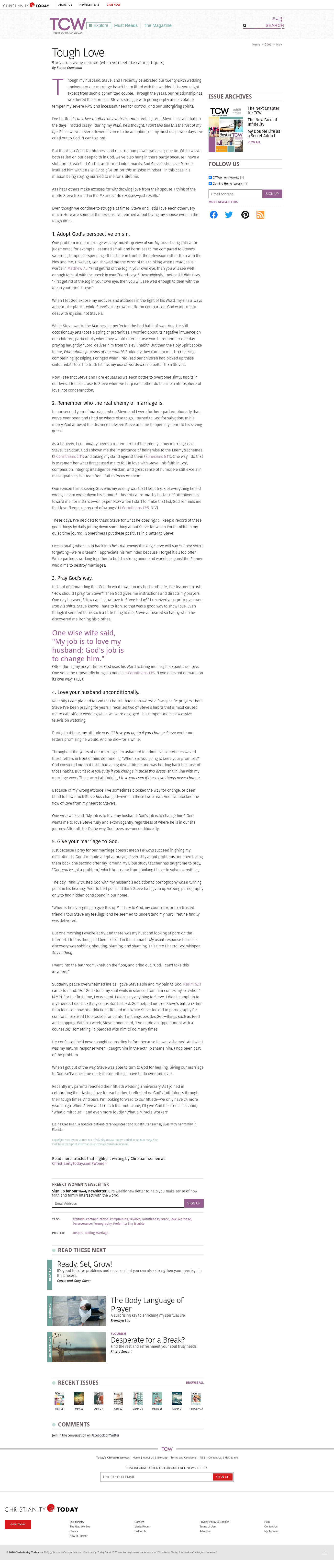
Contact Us (215, 1457)
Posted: (58, 1233)
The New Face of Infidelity (262, 122)
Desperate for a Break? (148, 1339)
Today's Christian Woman (112, 1457)
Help (267, 1521)
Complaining (119, 1219)
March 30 (138, 1408)
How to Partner (79, 1535)
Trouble (139, 1223)
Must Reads (126, 25)
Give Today (18, 1524)
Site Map (162, 1457)
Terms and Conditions (184, 1457)
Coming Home (228, 183)
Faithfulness (150, 1219)
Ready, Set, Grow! (84, 1263)
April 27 (98, 1408)
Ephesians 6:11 (157, 456)
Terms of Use (208, 1526)
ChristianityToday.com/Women (79, 1163)
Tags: (56, 1219)
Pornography (102, 1223)
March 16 (157, 1408)
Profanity (119, 1223)
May (279, 44)
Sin (130, 1223)
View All (254, 142)
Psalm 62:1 (192, 984)
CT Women (226, 177)
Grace (165, 1219)
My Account (271, 1531)
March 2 (176, 1408)
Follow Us (140, 1531)
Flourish (118, 1334)
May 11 (79, 1408)
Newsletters (89, 4)
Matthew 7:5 (77, 268)
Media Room (141, 1526)
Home (256, 44)
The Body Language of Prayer (147, 1304)
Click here (58, 1144)
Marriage (184, 1219)
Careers (139, 1521)
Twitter (114, 1435)
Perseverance (82, 1223)
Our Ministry (77, 1521)
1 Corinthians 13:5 (134, 508)
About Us (65, 4)
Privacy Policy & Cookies (214, 1521)
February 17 (196, 1408)
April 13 (118, 1408)
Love (173, 1219)
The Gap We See (80, 1526)
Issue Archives (230, 96)
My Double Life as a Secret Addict (264, 133)
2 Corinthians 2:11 (68, 456)
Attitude (79, 1219)
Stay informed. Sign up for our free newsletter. (167, 1468)
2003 (268, 44)
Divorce (135, 1219)
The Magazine (158, 25)
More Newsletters (223, 202)
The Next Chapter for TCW (263, 110)
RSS (202, 1457)
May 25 (59, 1408)
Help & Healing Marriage (90, 1233)
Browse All (195, 1382)
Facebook (98, 1435)
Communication (97, 1219)
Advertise (205, 1531)
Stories (74, 1531)
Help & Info (231, 1457)
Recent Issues (78, 1382)
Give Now (113, 4)
